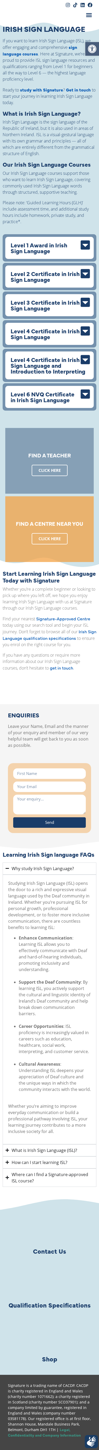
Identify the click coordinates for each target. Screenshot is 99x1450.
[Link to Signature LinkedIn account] (82, 5)
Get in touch (78, 90)
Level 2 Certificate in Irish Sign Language (45, 276)
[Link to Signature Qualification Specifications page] (49, 1280)
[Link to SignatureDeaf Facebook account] (90, 5)
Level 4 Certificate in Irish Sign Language (45, 334)
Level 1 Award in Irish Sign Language (39, 248)
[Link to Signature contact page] (49, 1227)
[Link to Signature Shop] (49, 1334)
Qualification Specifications (49, 1304)
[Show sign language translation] (91, 1441)
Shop (49, 1358)
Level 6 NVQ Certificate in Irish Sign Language (42, 397)
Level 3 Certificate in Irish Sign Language (45, 305)
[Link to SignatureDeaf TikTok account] (75, 5)
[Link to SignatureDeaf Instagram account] (67, 5)
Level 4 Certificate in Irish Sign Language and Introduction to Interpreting (48, 365)
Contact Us (49, 1251)
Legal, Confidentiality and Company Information (44, 1432)
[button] (89, 15)
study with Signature (41, 90)
